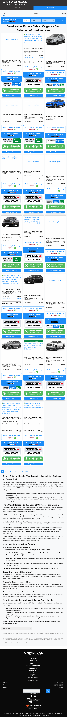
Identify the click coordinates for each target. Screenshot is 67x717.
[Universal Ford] (15, 2)
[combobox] (26, 20)
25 (22, 471)
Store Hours (33, 680)
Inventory (33, 670)
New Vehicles (33, 672)
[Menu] (63, 3)
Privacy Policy (27, 713)
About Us (32, 663)
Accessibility (17, 713)
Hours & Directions (33, 666)
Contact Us (7, 713)
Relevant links (6, 628)
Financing (33, 668)
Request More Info (11, 95)
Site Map (35, 713)
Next (26, 471)
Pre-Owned (32, 674)
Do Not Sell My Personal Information (51, 713)
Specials (33, 679)
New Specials (33, 676)
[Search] (48, 691)
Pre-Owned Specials (33, 677)
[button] (11, 72)
